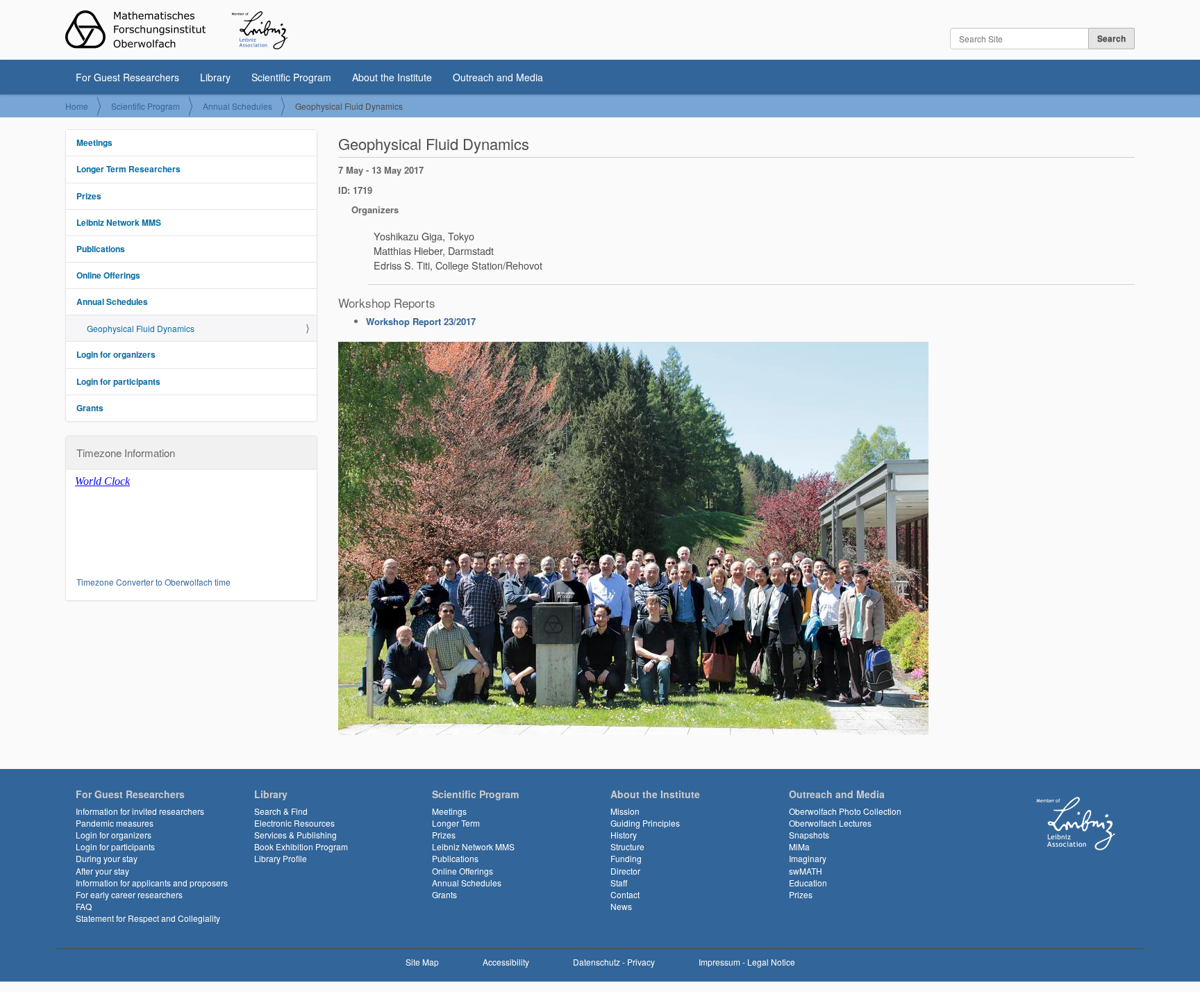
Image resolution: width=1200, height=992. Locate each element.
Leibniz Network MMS (118, 222)
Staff (618, 882)
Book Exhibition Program (301, 846)
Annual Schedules (237, 106)
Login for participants (118, 381)
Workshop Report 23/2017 (421, 321)
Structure (627, 846)
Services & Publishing (295, 835)
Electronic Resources (294, 823)
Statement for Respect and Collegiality (148, 918)
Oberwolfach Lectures (830, 823)
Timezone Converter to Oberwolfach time (153, 582)
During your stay (107, 858)
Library (215, 77)
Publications (100, 248)
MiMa (799, 846)
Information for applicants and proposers (152, 882)
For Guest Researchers (127, 77)
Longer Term (456, 823)
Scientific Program (291, 77)
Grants (89, 408)
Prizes (88, 196)
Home (76, 106)
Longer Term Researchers (128, 169)
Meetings (94, 142)
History (623, 835)
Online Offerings (108, 275)
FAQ (84, 906)
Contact (625, 894)
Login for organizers (116, 354)
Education (808, 882)
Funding (626, 858)
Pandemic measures (114, 823)
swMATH (805, 871)
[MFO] (176, 29)
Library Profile (280, 858)
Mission (625, 811)
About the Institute (392, 77)
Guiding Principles (645, 823)
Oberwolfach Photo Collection (845, 811)
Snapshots (809, 835)
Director (625, 871)
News (621, 906)
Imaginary (807, 858)
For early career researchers (129, 894)
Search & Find (281, 811)
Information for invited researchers (140, 811)
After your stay (102, 871)
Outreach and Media (498, 77)
